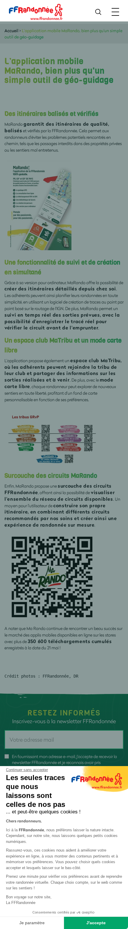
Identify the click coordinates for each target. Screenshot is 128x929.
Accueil (11, 30)
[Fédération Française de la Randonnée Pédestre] (36, 11)
